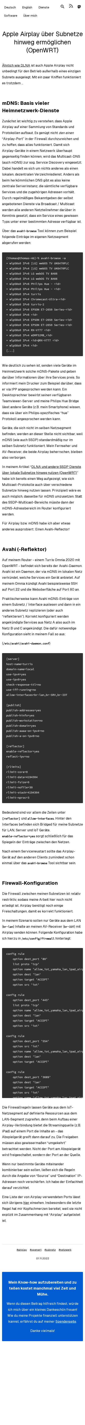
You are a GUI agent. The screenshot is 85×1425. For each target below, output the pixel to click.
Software (10, 15)
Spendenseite (65, 1321)
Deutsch (10, 7)
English (27, 7)
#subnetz (50, 1249)
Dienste (43, 7)
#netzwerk (65, 1249)
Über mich (30, 15)
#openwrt (35, 1249)
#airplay (22, 1249)
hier (26, 1203)
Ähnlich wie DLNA (16, 65)
